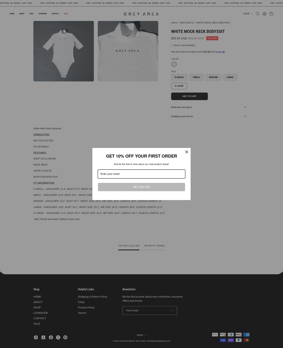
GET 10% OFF (141, 187)
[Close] (187, 152)
